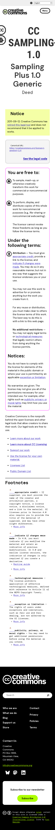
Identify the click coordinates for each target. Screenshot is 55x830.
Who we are (10, 708)
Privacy (34, 714)
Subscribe (27, 798)
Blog (5, 717)
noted (38, 812)
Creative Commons (15, 12)
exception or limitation (32, 377)
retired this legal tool (18, 124)
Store (6, 727)
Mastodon (15, 772)
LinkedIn (23, 772)
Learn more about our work (25, 438)
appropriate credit (23, 256)
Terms (33, 727)
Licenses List (17, 465)
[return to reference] (12, 492)
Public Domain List (20, 471)
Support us (9, 722)
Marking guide (21, 564)
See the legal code (35, 159)
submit (48, 695)
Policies (34, 721)
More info (19, 526)
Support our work (20, 450)
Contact (34, 708)
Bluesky (8, 772)
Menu (45, 10)
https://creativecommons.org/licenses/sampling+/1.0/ (26, 149)
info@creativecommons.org (17, 765)
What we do (10, 713)
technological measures (29, 336)
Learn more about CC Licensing (28, 444)
